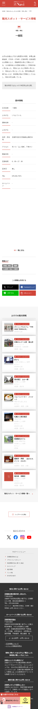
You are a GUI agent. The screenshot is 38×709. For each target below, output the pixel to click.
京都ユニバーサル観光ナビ (14, 660)
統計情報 (10, 569)
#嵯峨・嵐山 (18, 349)
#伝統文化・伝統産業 (21, 347)
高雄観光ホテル (19, 439)
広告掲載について (12, 644)
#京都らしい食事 (24, 362)
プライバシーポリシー (14, 560)
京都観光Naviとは (12, 557)
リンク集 (10, 572)
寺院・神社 (24, 11)
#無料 (15, 266)
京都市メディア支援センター (15, 685)
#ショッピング (19, 344)
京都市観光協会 (10, 619)
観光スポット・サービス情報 (13, 11)
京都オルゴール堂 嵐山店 (23, 342)
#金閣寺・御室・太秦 (21, 406)
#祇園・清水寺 (19, 369)
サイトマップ (11, 566)
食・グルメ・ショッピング (22, 324)
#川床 (16, 362)
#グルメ (17, 364)
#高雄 (16, 448)
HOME (3, 11)
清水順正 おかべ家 (21, 379)
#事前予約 (17, 419)
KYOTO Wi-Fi (11, 576)
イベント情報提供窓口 (14, 646)
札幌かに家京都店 (20, 417)
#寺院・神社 (7, 266)
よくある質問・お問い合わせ (19, 638)
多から (16, 359)
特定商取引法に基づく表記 (15, 563)
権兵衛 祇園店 (19, 476)
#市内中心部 (18, 331)
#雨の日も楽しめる (20, 401)
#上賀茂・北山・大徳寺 (10, 269)
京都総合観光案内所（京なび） (16, 594)
